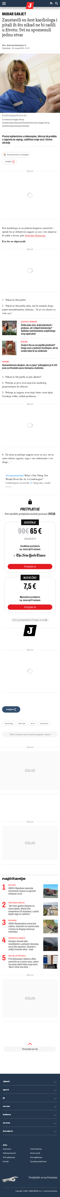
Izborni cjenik (35, 1153)
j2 (4, 1098)
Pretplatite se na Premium (43, 1177)
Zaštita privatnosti (9, 1153)
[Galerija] (30, 83)
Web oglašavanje (9, 1157)
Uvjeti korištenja (36, 1149)
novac (6, 1106)
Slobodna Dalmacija (35, 235)
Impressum (7, 1149)
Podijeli (8, 162)
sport (6, 1090)
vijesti (6, 1081)
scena (6, 1123)
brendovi (8, 1131)
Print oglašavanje (36, 1157)
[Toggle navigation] (3, 3)
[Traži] (56, 3)
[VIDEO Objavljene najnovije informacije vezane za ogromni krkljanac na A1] (50, 891)
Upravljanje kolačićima (38, 1161)
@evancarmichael (15, 475)
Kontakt (6, 1161)
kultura (7, 1115)
